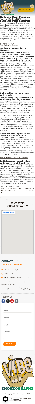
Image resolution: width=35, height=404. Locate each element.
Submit (9, 344)
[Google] (16, 301)
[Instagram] (8, 301)
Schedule (11, 289)
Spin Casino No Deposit (9, 45)
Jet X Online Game (7, 43)
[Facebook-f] (3, 301)
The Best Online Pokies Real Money (14, 158)
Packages (28, 289)
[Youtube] (12, 301)
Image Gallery (19, 289)
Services (4, 289)
